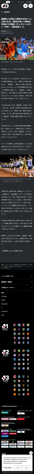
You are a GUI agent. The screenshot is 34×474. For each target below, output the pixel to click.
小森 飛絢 (14, 194)
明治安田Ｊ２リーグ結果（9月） (13, 251)
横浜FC (10, 84)
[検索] (30, 6)
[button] (25, 6)
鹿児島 (24, 236)
